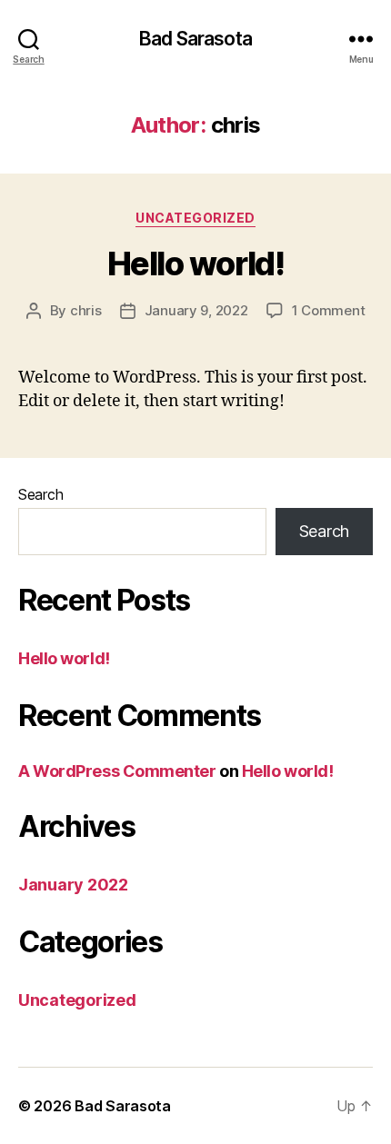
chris (86, 310)
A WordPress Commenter (117, 771)
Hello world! (195, 264)
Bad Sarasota (195, 38)
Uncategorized (195, 217)
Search (40, 494)
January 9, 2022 (196, 310)
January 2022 (73, 884)
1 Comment (329, 310)
